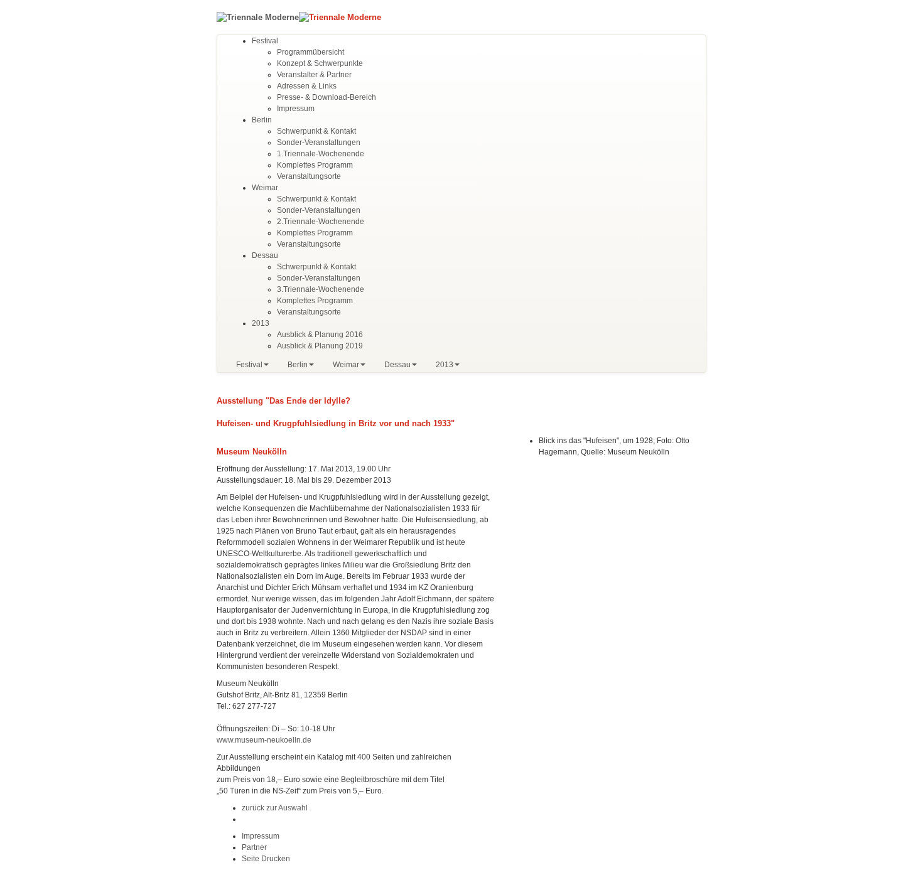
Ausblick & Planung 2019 (320, 345)
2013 (260, 323)
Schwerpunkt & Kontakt (316, 131)
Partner (254, 847)
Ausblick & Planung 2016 (320, 334)
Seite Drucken (266, 858)
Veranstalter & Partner (314, 74)
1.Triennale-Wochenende (320, 153)
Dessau (265, 255)
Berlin (262, 119)
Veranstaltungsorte (309, 176)
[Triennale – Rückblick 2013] (258, 16)
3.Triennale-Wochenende (320, 289)
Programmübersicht (310, 52)
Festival (265, 40)
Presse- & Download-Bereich (326, 97)
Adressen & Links (307, 86)
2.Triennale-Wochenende (320, 221)
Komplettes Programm (315, 165)
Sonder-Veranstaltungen (318, 142)
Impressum (296, 108)
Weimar (265, 187)
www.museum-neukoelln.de (264, 740)
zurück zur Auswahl (275, 807)
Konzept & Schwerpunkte (320, 63)
